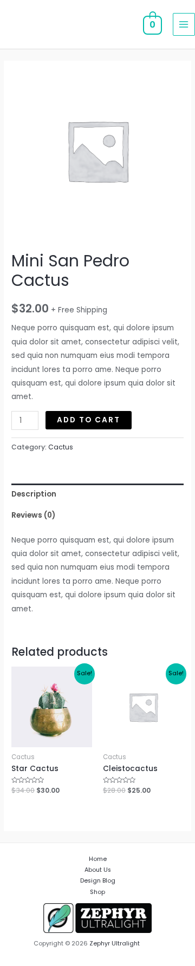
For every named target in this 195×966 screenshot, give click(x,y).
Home (98, 859)
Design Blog (97, 881)
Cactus (60, 447)
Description (33, 494)
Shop (97, 892)
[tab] (97, 494)
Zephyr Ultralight (114, 943)
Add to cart (88, 420)
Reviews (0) (33, 515)
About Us (97, 870)
